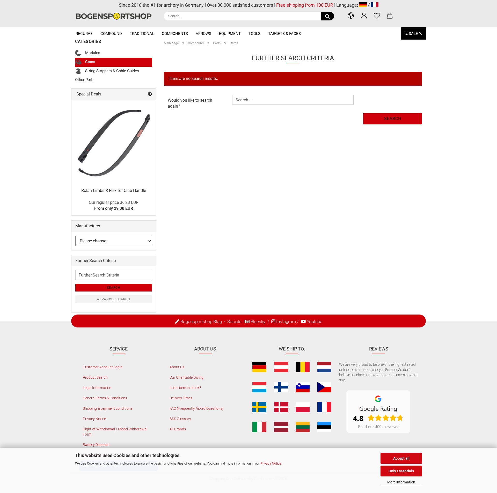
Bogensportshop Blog (201, 321)
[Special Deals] (150, 94)
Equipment (230, 33)
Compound (111, 33)
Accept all (401, 458)
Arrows (203, 33)
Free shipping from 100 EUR (304, 5)
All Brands (178, 429)
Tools (254, 33)
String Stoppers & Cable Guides (111, 71)
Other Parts (84, 79)
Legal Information (97, 388)
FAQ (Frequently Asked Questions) (197, 408)
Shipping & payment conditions (108, 408)
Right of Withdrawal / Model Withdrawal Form (115, 431)
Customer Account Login (102, 367)
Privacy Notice (270, 463)
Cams (89, 61)
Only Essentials (401, 471)
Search (392, 118)
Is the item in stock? (185, 388)
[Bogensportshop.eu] (115, 16)
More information (401, 482)
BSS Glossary (180, 419)
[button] (351, 15)
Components (175, 33)
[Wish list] (376, 15)
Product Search (95, 377)
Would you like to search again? (190, 103)
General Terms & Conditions (105, 398)
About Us (177, 367)
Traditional (142, 33)
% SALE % (413, 33)
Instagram (286, 321)
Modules (92, 52)
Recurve (84, 33)
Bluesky (258, 321)
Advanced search (113, 299)
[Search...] (327, 16)
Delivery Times (181, 398)
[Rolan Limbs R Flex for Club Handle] (113, 142)
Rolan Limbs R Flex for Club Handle (113, 190)
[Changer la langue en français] (374, 5)
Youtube (314, 321)
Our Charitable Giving (186, 377)
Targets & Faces (284, 33)
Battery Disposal (96, 445)
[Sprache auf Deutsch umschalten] (363, 5)
